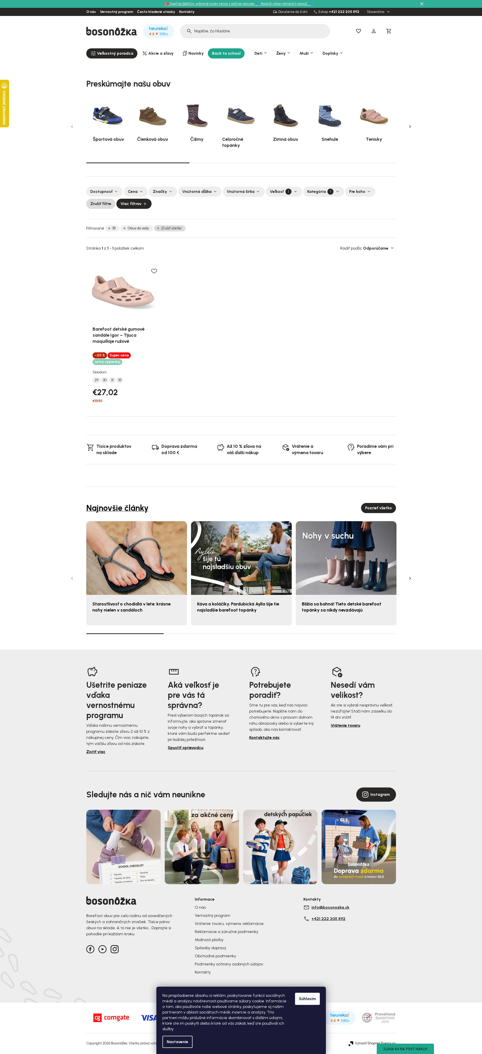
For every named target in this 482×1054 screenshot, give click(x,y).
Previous (72, 126)
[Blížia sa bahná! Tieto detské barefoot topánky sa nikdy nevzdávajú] (346, 558)
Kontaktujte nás (264, 737)
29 (96, 380)
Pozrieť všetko (378, 507)
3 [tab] (344, 163)
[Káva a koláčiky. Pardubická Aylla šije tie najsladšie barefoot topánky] (241, 558)
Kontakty (187, 12)
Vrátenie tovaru (345, 725)
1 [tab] (138, 162)
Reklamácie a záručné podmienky (226, 931)
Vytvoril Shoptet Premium (375, 1043)
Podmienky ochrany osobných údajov (229, 964)
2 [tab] (241, 163)
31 (112, 380)
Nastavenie (177, 1041)
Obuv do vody (138, 228)
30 (105, 380)
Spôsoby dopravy (210, 947)
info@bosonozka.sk (330, 907)
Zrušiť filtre (100, 203)
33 (113, 228)
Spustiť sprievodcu (185, 747)
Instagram (380, 794)
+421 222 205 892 (344, 12)
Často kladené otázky (156, 12)
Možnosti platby (209, 939)
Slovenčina (376, 12)
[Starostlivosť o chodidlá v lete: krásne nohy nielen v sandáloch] (136, 558)
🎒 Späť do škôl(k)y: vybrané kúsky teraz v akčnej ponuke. (210, 4)
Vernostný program (116, 12)
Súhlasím (307, 998)
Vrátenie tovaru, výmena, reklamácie (229, 923)
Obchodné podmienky (215, 956)
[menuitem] (111, 53)
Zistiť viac (96, 751)
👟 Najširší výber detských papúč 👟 (284, 4)
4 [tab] (357, 633)
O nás (91, 12)
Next (410, 126)
